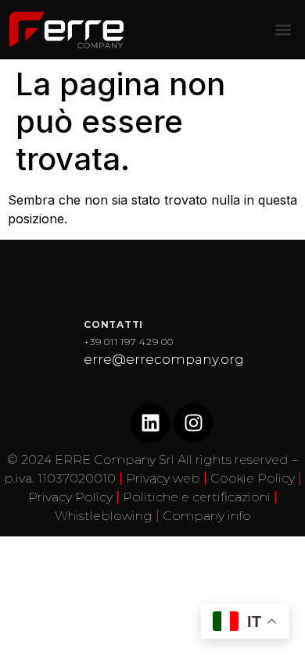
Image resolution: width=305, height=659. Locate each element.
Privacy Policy (70, 497)
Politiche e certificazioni (197, 497)
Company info (207, 515)
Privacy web (163, 478)
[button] (283, 30)
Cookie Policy (252, 478)
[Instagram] (193, 423)
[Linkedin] (150, 423)
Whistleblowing (103, 515)
